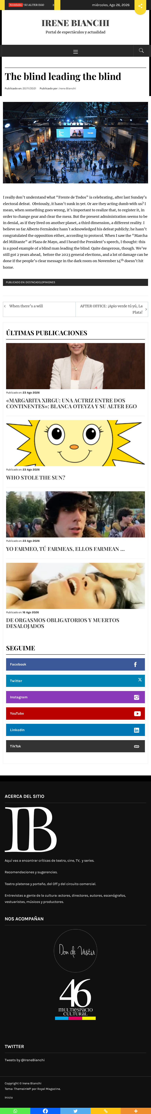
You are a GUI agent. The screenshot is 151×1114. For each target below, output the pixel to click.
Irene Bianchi (75, 22)
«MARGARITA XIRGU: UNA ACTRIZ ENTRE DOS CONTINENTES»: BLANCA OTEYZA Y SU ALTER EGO (71, 403)
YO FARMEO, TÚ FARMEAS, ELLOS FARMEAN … (65, 548)
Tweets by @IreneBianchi (25, 1060)
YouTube (17, 713)
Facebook (18, 664)
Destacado (33, 282)
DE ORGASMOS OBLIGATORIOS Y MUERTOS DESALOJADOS (62, 622)
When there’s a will (26, 306)
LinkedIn (17, 730)
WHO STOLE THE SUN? (35, 477)
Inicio (9, 1097)
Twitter (16, 681)
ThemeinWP (23, 1089)
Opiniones (48, 282)
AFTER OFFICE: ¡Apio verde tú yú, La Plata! (111, 309)
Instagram (19, 697)
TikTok (15, 746)
